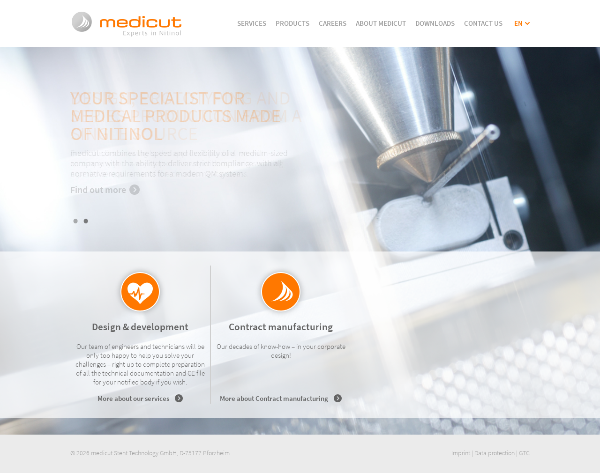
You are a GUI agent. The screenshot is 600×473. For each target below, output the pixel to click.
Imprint (460, 453)
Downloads (435, 23)
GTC (524, 453)
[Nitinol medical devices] (126, 35)
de (518, 32)
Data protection (494, 453)
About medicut (381, 23)
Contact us (483, 23)
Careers (332, 23)
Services (251, 23)
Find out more (98, 189)
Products (292, 23)
